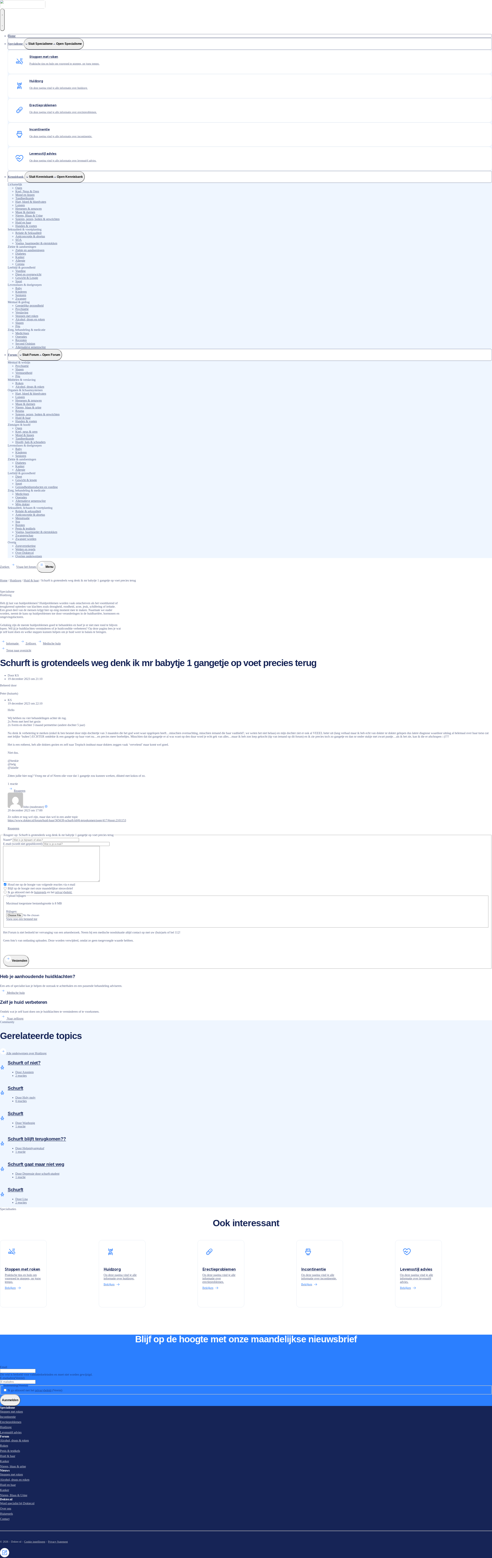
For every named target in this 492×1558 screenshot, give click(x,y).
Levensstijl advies (11, 1432)
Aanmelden (10, 1400)
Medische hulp (52, 643)
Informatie (12, 643)
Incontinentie (8, 1416)
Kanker (19, 257)
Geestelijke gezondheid (29, 305)
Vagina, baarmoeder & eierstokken (36, 243)
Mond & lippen (24, 435)
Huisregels (6, 1513)
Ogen (18, 188)
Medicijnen (22, 333)
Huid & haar (23, 417)
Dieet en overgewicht (28, 274)
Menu (49, 566)
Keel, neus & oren (26, 431)
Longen (20, 205)
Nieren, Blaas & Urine (29, 215)
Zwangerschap (24, 535)
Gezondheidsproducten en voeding (36, 487)
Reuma (19, 411)
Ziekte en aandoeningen (29, 250)
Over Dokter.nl (24, 552)
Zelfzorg (31, 643)
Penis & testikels (25, 528)
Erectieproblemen (10, 1422)
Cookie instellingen (34, 1541)
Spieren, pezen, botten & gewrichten (37, 219)
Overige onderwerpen (28, 556)
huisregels (40, 892)
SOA (18, 239)
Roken (19, 383)
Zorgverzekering (25, 545)
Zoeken (5, 566)
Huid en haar (23, 222)
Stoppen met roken (26, 316)
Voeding (20, 271)
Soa (17, 521)
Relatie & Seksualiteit (28, 233)
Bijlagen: (11, 911)
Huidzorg (15, 580)
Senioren (20, 295)
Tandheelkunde (24, 198)
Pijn (17, 326)
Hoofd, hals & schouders (30, 442)
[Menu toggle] (2, 20)
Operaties (21, 336)
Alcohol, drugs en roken (30, 319)
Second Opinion (25, 343)
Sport (18, 281)
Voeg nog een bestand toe (21, 919)
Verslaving (21, 312)
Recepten (21, 340)
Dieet (18, 476)
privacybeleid (43, 1390)
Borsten (20, 525)
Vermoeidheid (23, 372)
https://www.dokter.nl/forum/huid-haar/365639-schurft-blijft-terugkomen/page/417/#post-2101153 (67, 820)
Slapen (19, 322)
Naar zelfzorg (14, 1018)
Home (3, 580)
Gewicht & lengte (26, 480)
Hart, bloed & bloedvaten (30, 201)
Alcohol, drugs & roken (29, 386)
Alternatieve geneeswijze (30, 347)
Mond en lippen (25, 194)
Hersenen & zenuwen (28, 208)
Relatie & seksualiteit (28, 511)
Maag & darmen (25, 212)
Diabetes (20, 253)
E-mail (22, 843)
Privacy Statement (58, 1541)
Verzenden (19, 960)
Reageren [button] (13, 828)
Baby (18, 288)
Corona (19, 264)
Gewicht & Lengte (26, 277)
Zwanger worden (25, 539)
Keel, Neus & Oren (27, 191)
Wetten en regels (25, 549)
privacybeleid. (63, 892)
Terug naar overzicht (18, 650)
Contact (4, 1519)
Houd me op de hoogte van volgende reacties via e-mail (41, 884)
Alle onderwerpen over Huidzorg (26, 1053)
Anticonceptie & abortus (30, 236)
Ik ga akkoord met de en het (40, 892)
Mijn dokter (22, 504)
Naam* (8, 839)
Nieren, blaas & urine (28, 407)
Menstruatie (22, 518)
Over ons (5, 1508)
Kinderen (21, 291)
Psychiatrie (22, 309)
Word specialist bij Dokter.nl (17, 1503)
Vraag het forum (26, 566)
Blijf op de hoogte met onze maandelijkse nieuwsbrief (40, 888)
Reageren (19, 790)
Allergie (20, 260)
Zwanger (20, 298)
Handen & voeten (26, 226)
